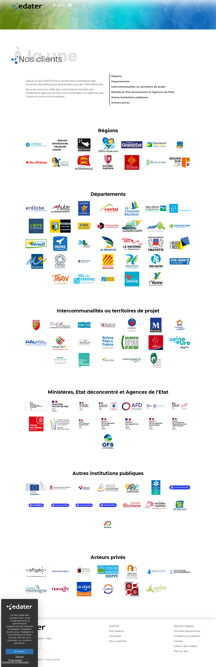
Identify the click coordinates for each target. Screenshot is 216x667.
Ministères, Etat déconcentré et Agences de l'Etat (142, 92)
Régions (116, 76)
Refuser (20, 657)
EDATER (114, 626)
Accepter (19, 651)
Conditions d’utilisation (187, 636)
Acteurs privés (120, 102)
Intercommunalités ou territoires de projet (138, 86)
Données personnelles (187, 631)
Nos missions (116, 631)
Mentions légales (184, 626)
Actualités (115, 636)
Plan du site (181, 651)
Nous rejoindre (118, 641)
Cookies (178, 641)
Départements (120, 81)
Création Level (52, 659)
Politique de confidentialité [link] (15, 662)
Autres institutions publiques (129, 97)
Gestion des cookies (185, 646)
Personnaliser (15, 660)
